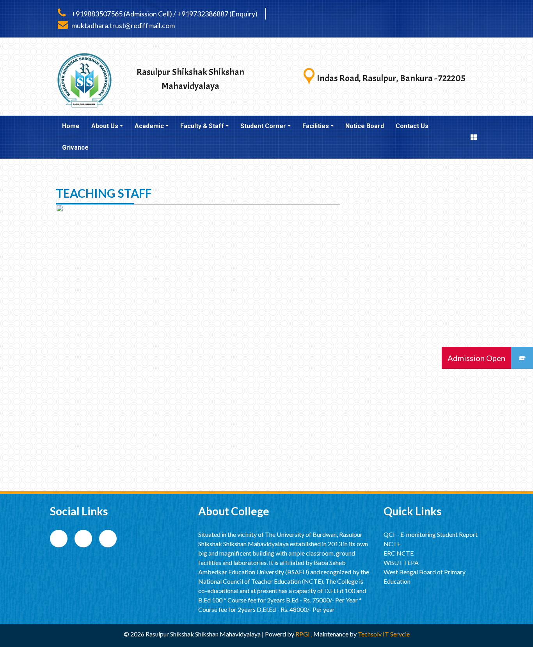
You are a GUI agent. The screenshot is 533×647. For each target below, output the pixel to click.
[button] (522, 358)
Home (71, 126)
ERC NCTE (399, 553)
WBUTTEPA (401, 562)
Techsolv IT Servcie (383, 634)
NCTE (392, 543)
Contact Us (412, 126)
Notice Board (364, 126)
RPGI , (304, 634)
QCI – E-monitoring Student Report (431, 534)
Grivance (75, 147)
